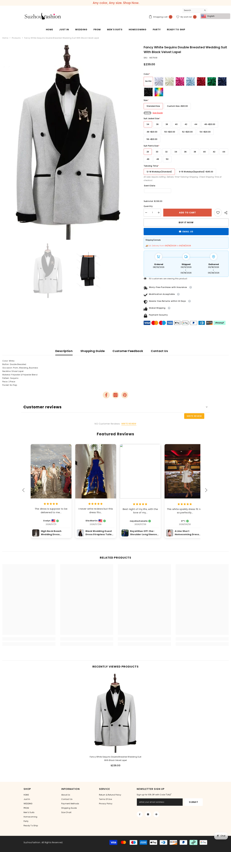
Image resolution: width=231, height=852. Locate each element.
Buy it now (186, 222)
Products (16, 38)
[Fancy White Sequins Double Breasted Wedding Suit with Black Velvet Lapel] (115, 713)
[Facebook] (106, 395)
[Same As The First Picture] (148, 81)
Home (5, 38)
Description (64, 351)
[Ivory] (169, 81)
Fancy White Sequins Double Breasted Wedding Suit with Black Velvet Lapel (115, 758)
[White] (159, 81)
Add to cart (187, 212)
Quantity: (148, 206)
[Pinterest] (124, 395)
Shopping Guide (92, 351)
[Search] (194, 10)
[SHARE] (225, 212)
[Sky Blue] (190, 81)
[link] (218, 212)
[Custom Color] (159, 92)
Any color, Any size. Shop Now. (116, 3)
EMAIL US (187, 231)
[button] (25, 492)
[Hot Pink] (180, 81)
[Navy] (222, 81)
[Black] (148, 92)
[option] (68, 142)
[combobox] (192, 10)
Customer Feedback (128, 351)
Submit (193, 802)
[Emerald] (211, 81)
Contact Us (159, 351)
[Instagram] (115, 395)
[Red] (201, 81)
